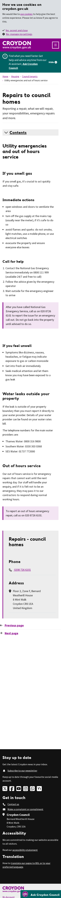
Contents (18, 132)
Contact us (13, 804)
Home (5, 76)
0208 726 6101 (22, 570)
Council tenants (30, 76)
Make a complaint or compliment (25, 809)
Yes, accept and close (17, 30)
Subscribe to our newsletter (22, 770)
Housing (15, 76)
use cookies (26, 14)
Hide (51, 62)
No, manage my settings (19, 34)
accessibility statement (25, 849)
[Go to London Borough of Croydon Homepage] (30, 889)
